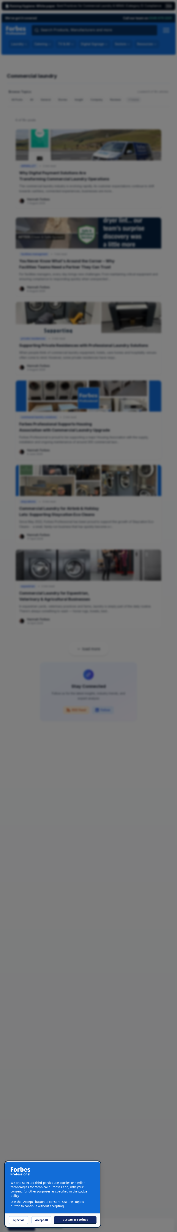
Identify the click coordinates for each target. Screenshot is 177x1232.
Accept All (41, 1220)
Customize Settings (75, 1219)
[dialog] (52, 1194)
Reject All (19, 1220)
